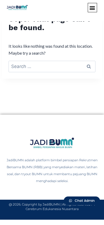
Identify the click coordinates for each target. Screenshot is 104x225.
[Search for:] (52, 66)
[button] (92, 7)
